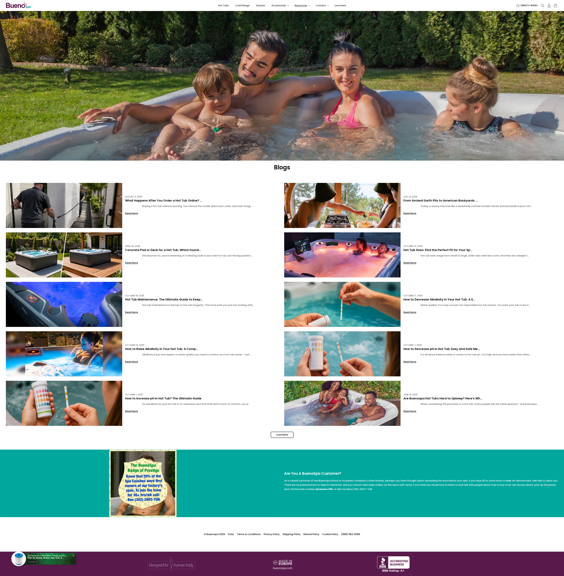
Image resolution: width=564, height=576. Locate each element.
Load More (282, 434)
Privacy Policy (272, 534)
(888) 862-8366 (350, 534)
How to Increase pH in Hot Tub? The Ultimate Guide (163, 398)
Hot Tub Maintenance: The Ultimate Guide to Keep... (164, 299)
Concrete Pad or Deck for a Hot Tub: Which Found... (163, 250)
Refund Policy (311, 534)
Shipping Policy (292, 534)
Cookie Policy (330, 534)
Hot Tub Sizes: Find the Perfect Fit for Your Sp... (437, 250)
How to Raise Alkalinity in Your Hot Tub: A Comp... (161, 349)
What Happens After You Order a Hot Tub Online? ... (163, 200)
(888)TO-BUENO (529, 5)
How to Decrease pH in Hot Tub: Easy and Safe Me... (441, 349)
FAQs (231, 534)
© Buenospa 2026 (214, 534)
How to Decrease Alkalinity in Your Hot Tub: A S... (439, 299)
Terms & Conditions (249, 534)
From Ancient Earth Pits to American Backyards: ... (440, 200)
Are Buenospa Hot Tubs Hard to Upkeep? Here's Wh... (442, 398)
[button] (280, 5)
